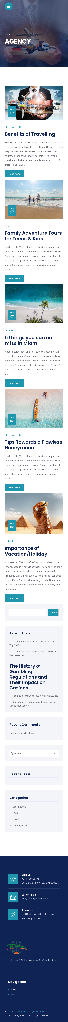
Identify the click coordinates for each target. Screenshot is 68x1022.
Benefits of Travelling (30, 134)
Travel (15, 818)
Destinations (19, 806)
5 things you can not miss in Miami (29, 340)
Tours (15, 812)
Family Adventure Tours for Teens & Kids (33, 236)
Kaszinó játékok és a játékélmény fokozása (35, 695)
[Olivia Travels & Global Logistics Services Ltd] (29, 1011)
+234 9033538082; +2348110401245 (40, 882)
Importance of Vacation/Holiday (26, 551)
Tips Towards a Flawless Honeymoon (33, 445)
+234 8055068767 (31, 878)
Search (53, 612)
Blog (12, 994)
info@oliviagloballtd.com (35, 898)
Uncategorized (20, 825)
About (13, 989)
